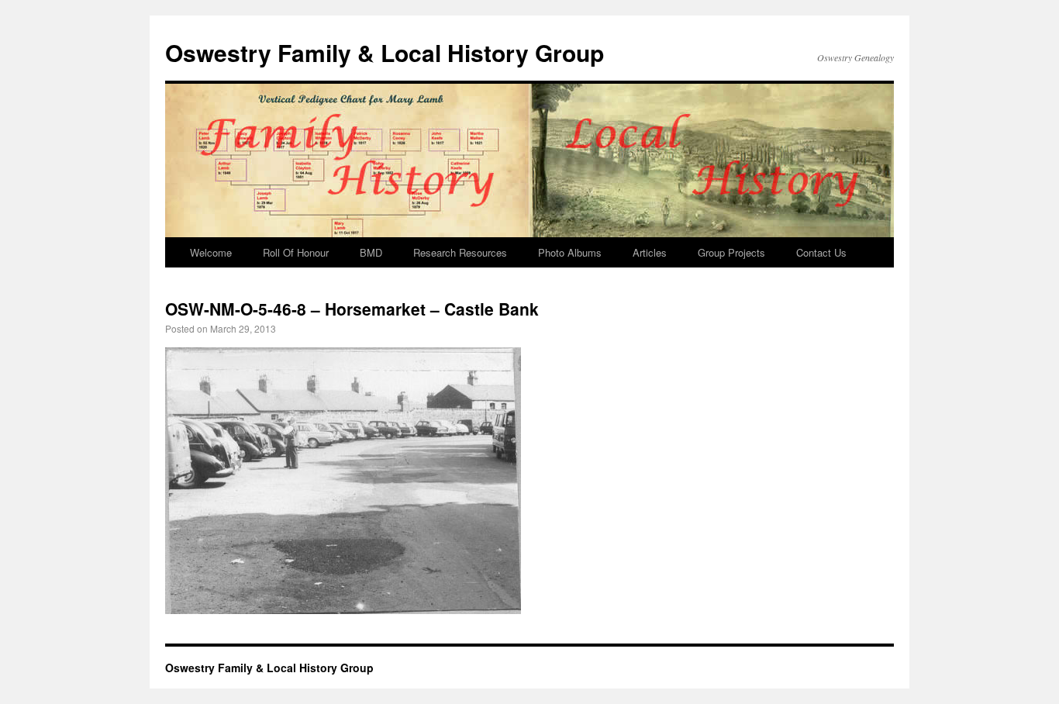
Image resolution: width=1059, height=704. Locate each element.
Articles (650, 252)
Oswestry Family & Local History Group (384, 52)
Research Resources (460, 252)
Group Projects (731, 252)
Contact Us (821, 252)
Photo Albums (570, 252)
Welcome (211, 252)
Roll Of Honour (296, 252)
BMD (371, 252)
